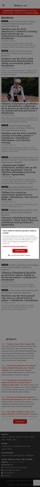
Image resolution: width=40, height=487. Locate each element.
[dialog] (20, 243)
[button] (19, 246)
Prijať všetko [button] (20, 251)
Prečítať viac (5, 243)
